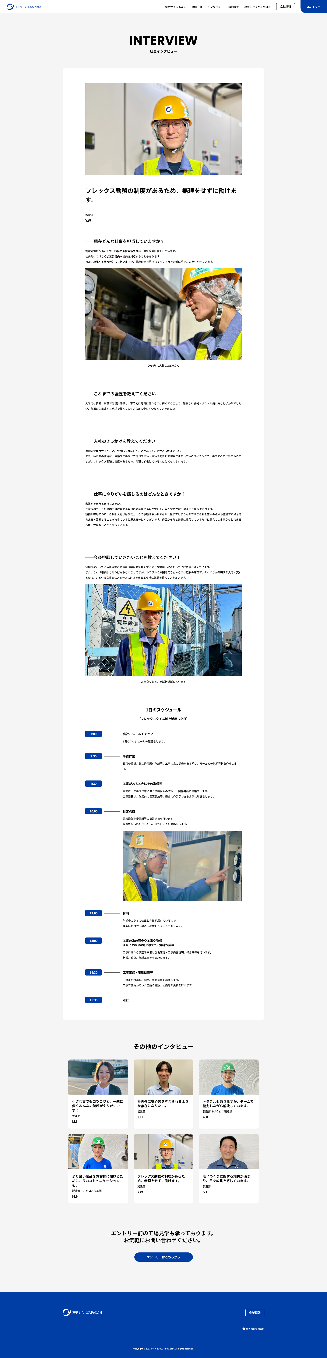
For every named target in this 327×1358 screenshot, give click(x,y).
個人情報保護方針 (255, 1328)
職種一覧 (197, 7)
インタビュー (215, 7)
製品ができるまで (175, 7)
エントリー (313, 7)
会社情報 (285, 6)
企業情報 (255, 1312)
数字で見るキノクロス (257, 7)
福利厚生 (233, 7)
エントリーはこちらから (163, 1257)
